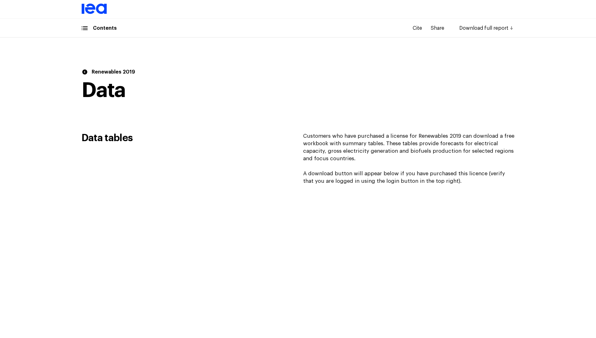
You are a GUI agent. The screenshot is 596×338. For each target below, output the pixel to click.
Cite (417, 28)
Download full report (483, 28)
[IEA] (94, 12)
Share (437, 28)
